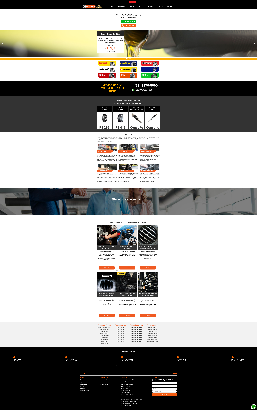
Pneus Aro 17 (120, 335)
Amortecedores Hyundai (152, 333)
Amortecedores (152, 325)
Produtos (82, 388)
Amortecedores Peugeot (152, 337)
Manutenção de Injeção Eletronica (129, 403)
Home (111, 6)
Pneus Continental (104, 329)
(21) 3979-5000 (146, 85)
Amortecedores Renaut (152, 339)
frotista (160, 6)
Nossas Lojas (83, 384)
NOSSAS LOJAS (121, 6)
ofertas (141, 6)
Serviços (82, 386)
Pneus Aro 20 (120, 341)
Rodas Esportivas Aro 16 (136, 333)
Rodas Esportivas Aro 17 (136, 335)
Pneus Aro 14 (120, 329)
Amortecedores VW (152, 327)
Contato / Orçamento (85, 390)
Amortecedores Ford (152, 331)
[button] (2, 43)
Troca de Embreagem (126, 405)
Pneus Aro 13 (120, 327)
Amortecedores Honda (152, 341)
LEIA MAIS (106, 267)
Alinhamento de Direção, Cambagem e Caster (132, 399)
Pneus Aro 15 (120, 331)
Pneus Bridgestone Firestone (104, 327)
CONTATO (169, 6)
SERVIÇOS (132, 6)
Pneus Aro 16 (120, 333)
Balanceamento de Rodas (127, 384)
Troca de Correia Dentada (127, 397)
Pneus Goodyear (104, 333)
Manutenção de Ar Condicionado (128, 401)
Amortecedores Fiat (152, 329)
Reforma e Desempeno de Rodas (129, 379)
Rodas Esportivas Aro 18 (136, 337)
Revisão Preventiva (125, 392)
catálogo (150, 6)
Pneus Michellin (104, 339)
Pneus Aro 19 (120, 339)
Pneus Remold (104, 343)
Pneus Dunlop (104, 331)
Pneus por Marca (104, 325)
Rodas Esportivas (136, 325)
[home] (92, 6)
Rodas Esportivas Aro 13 (136, 327)
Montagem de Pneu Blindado (128, 394)
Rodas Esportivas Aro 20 (136, 341)
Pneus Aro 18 (120, 337)
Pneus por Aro (120, 325)
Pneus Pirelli (104, 341)
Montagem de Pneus (126, 390)
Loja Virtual (83, 382)
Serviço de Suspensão (126, 386)
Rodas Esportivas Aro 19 (136, 339)
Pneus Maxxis (104, 337)
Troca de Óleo (124, 382)
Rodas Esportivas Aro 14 (136, 329)
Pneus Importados (104, 335)
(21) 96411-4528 (144, 89)
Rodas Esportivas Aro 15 (136, 331)
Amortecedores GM (152, 335)
